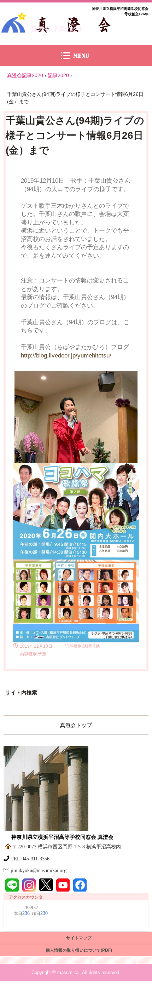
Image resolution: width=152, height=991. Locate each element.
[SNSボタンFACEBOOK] (80, 885)
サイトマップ (79, 937)
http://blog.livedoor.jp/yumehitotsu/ (66, 355)
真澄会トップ (76, 725)
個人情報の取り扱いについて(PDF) (79, 950)
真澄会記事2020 (55, 29)
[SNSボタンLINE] (12, 885)
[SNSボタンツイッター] (46, 884)
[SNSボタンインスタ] (29, 885)
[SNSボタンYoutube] (63, 885)
